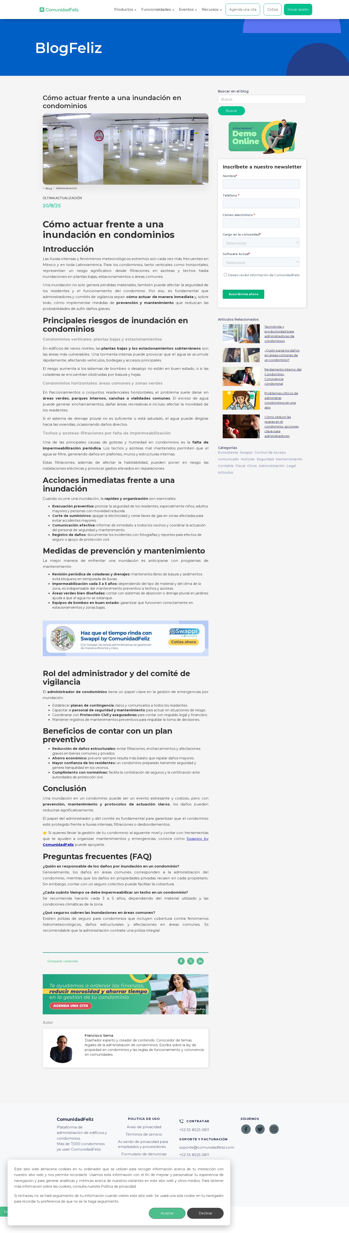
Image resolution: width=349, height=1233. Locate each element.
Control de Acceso (270, 452)
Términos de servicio (144, 1134)
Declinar (205, 1213)
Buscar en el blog (233, 91)
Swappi (246, 452)
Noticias (248, 459)
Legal (291, 466)
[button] (125, 9)
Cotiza (272, 9)
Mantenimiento (289, 459)
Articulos (225, 472)
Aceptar (167, 1213)
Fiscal (240, 466)
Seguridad (265, 459)
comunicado (228, 459)
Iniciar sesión (298, 9)
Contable (226, 466)
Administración (66, 188)
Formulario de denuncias (143, 1154)
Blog (49, 188)
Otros (252, 466)
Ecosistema (228, 452)
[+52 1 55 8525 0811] (205, 1129)
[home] (59, 9)
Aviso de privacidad (144, 1127)
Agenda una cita (242, 9)
